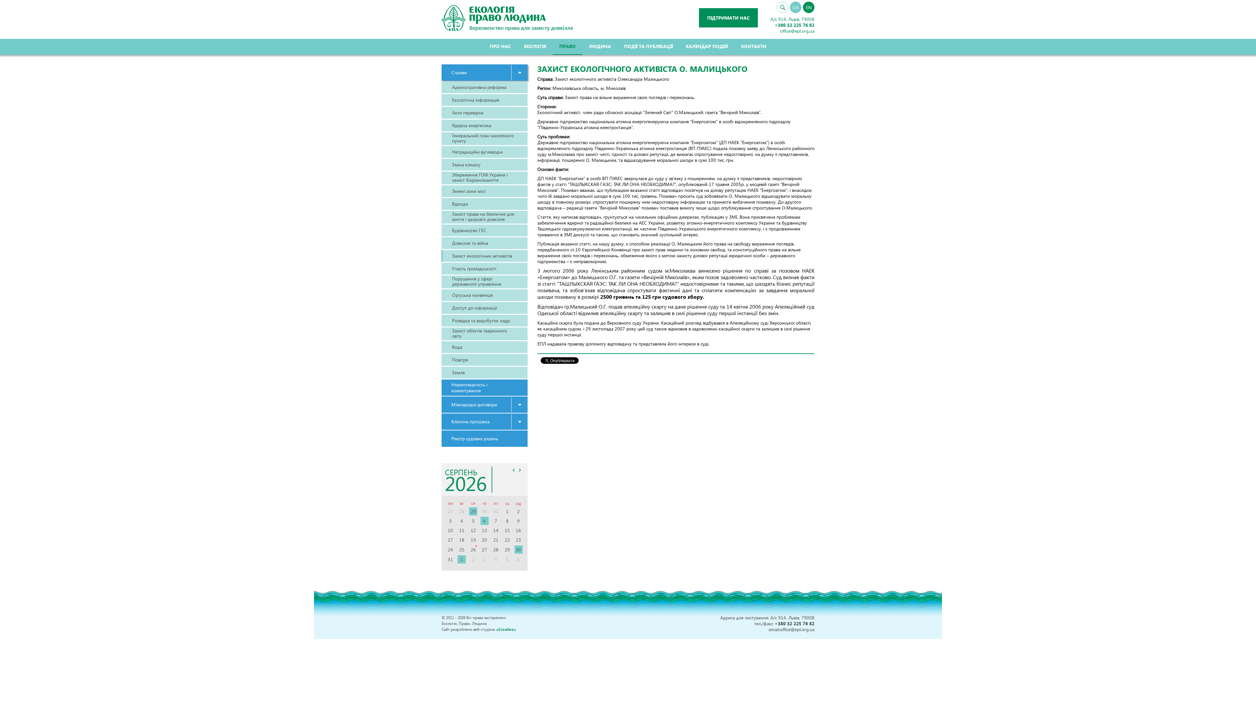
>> (520, 470)
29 (473, 511)
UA (796, 7)
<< (513, 470)
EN (808, 7)
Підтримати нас (728, 18)
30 (518, 549)
